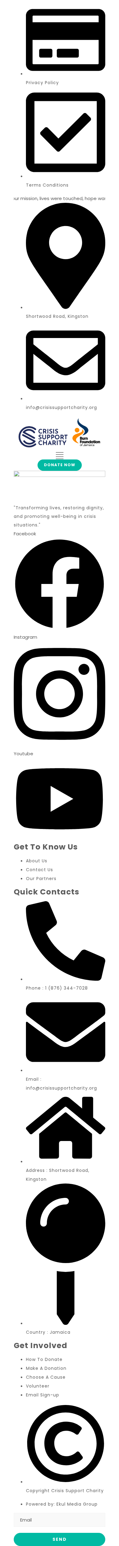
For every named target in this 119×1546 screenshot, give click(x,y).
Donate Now (59, 464)
